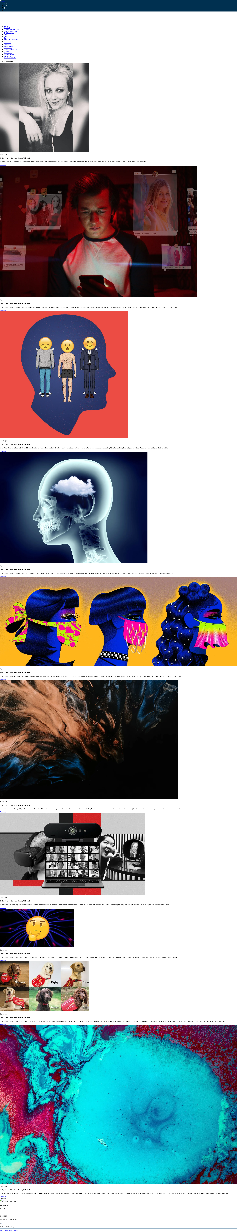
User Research (8, 56)
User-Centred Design (10, 58)
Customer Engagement (10, 31)
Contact (6, 9)
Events (6, 34)
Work (5, 4)
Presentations (7, 43)
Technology (7, 51)
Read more (3, 165)
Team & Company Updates (12, 49)
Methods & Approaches (11, 39)
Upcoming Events (9, 54)
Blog (5, 7)
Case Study (7, 28)
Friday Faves (7, 36)
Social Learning (8, 48)
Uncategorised (8, 53)
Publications (7, 44)
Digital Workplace (9, 33)
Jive (5, 38)
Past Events (7, 41)
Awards (6, 26)
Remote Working (9, 46)
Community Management (11, 29)
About (5, 5)
